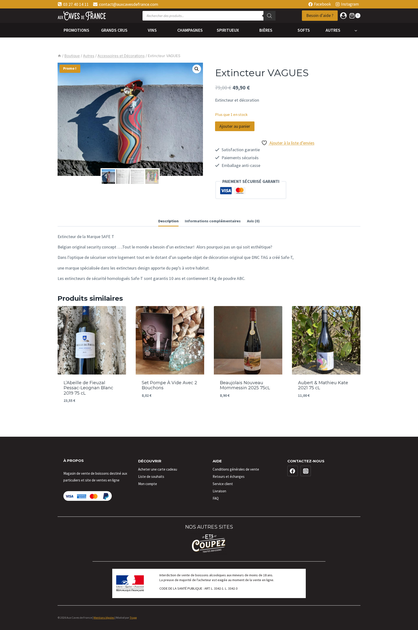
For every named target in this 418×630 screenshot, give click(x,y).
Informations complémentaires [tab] (213, 220)
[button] (196, 69)
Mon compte (147, 483)
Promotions (76, 30)
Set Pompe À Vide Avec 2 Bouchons (169, 385)
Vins (152, 30)
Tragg (133, 617)
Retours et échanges (229, 476)
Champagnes (190, 30)
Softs (304, 30)
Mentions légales (104, 617)
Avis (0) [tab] (253, 220)
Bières (265, 30)
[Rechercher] (269, 16)
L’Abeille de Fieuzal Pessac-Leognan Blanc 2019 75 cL (88, 388)
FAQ (216, 498)
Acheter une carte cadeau (157, 469)
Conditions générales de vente (236, 469)
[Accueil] (59, 55)
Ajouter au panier (234, 126)
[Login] (343, 16)
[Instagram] (305, 471)
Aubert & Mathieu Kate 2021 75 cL (323, 385)
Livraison (219, 491)
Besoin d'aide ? (319, 15)
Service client (223, 483)
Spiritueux (228, 30)
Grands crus (114, 30)
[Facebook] (292, 471)
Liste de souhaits (151, 476)
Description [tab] (168, 220)
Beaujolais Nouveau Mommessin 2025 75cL (245, 385)
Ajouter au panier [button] (170, 410)
